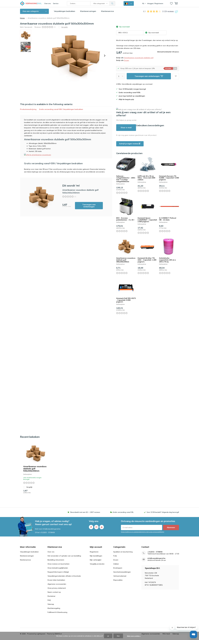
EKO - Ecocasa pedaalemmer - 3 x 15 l (125, 219)
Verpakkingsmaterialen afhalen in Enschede (64, 576)
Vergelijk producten (97, 564)
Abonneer (171, 527)
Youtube (102, 527)
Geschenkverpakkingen (122, 572)
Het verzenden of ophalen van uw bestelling (64, 556)
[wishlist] (171, 3)
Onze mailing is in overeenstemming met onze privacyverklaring (142, 532)
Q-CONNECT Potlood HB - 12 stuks (167, 219)
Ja (108, 636)
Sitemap (51, 604)
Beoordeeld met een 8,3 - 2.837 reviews (85, 512)
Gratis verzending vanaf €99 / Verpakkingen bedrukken (61, 109)
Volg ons (93, 521)
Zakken (116, 564)
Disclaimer (51, 596)
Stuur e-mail (126, 127)
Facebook (91, 527)
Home (22, 18)
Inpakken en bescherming (123, 552)
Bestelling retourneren (56, 560)
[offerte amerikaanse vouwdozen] (37, 155)
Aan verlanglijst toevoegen (176, 76)
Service (55, 3)
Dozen (126, 60)
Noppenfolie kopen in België (58, 572)
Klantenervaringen (88, 11)
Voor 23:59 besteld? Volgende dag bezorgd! (163, 512)
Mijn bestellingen (96, 556)
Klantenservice (107, 11)
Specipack (28, 27)
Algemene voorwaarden (57, 584)
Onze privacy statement (57, 588)
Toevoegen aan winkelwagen (89, 205)
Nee (118, 636)
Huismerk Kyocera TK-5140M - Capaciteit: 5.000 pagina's (169, 178)
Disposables (118, 580)
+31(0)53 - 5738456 (47, 532)
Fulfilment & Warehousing (57, 612)
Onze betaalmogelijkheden (58, 568)
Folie (115, 556)
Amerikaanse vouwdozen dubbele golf (138, 58)
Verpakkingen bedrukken (64, 11)
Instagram (96, 527)
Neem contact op (54, 592)
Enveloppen (117, 568)
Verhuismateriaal (119, 576)
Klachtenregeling (54, 608)
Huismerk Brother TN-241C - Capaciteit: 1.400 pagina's (147, 260)
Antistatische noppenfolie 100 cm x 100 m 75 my (167, 260)
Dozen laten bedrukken (56, 580)
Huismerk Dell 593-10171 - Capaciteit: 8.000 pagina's (126, 300)
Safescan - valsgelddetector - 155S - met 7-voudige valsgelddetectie (126, 179)
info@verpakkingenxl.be (156, 558)
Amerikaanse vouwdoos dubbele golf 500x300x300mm (35, 468)
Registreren (94, 552)
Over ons (47, 3)
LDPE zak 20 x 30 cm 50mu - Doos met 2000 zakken (146, 178)
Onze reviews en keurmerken (58, 564)
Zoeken (112, 3)
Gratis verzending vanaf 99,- (123, 512)
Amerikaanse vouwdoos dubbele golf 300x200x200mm (125, 260)
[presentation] (104, 55)
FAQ (49, 600)
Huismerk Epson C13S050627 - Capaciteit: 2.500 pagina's (147, 220)
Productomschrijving (28, 109)
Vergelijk (29, 487)
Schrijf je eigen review (129, 144)
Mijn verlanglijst (95, 560)
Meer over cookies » (134, 636)
